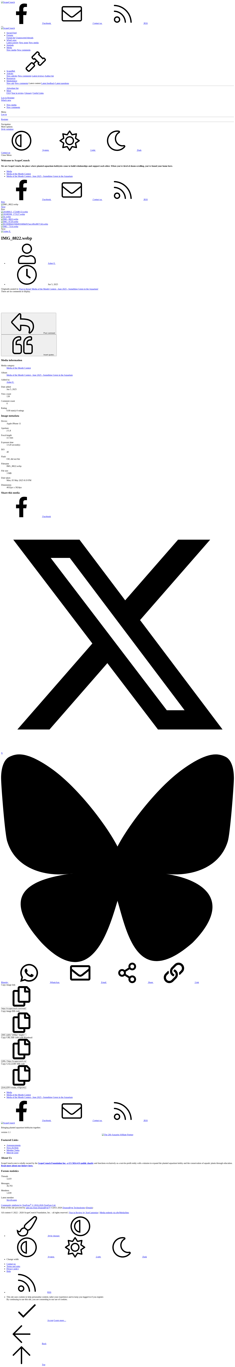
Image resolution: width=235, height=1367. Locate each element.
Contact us (5, 152)
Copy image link (8, 985)
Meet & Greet (12, 1153)
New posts (23, 42)
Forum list (11, 38)
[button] (3, 209)
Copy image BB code (10, 1011)
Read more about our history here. (17, 1165)
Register (4, 119)
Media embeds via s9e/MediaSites (114, 1212)
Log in (4, 114)
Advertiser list (12, 88)
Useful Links (38, 93)
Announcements (14, 1145)
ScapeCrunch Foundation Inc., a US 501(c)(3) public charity (66, 1163)
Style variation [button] (7, 129)
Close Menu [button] (6, 155)
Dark (139, 150)
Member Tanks (13, 1150)
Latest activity (12, 42)
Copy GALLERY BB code (13, 1064)
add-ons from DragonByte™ (38, 1208)
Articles (10, 73)
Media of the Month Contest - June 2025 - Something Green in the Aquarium (40, 375)
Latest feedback (48, 83)
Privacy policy (13, 1269)
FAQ (9, 93)
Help (9, 1271)
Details (89, 1208)
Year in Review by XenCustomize (83, 1212)
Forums (10, 35)
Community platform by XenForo (28, 1205)
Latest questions (62, 83)
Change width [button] (13, 1259)
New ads (10, 83)
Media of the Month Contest (19, 368)
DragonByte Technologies (74, 1208)
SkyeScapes (12, 1200)
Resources (11, 78)
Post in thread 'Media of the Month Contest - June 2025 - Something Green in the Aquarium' (58, 289)
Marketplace (12, 81)
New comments (23, 50)
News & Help (12, 1148)
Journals (10, 45)
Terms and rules (13, 1266)
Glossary (28, 93)
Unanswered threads (24, 38)
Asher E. (51, 263)
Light (93, 150)
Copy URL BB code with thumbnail (16, 1037)
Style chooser (53, 1236)
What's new (12, 40)
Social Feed (12, 33)
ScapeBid (11, 71)
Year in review (17, 93)
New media (34, 42)
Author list (49, 76)
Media (9, 47)
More (9, 91)
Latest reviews (38, 76)
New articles (12, 76)
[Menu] (2, 26)
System (45, 150)
